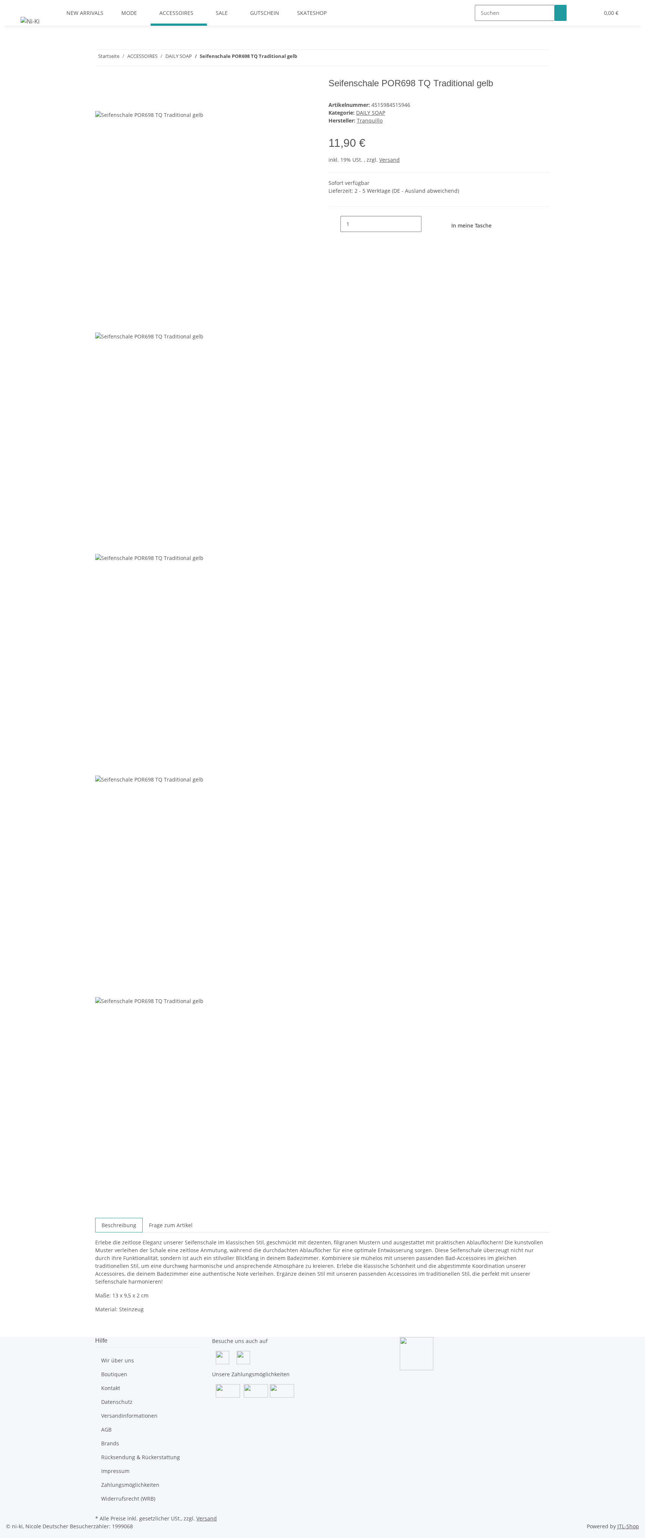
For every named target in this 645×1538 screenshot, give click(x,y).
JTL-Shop (628, 1526)
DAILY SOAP (370, 112)
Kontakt (110, 1388)
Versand (389, 159)
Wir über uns (117, 1360)
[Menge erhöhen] (427, 224)
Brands (110, 1443)
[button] (579, 13)
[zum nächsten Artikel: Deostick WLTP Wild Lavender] (303, 58)
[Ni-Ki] (30, 21)
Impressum (115, 1470)
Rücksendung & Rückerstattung (140, 1457)
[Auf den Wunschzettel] (115, 102)
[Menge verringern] (334, 224)
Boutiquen (114, 1374)
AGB (106, 1429)
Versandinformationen (129, 1415)
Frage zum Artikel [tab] (171, 1225)
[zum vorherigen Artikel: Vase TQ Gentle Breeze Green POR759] (316, 58)
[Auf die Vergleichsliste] (101, 102)
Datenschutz (117, 1401)
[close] (101, 86)
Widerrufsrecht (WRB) (128, 1498)
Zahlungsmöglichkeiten (130, 1484)
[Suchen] (561, 13)
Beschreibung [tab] (119, 1225)
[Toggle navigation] (30, 6)
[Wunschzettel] (590, 13)
